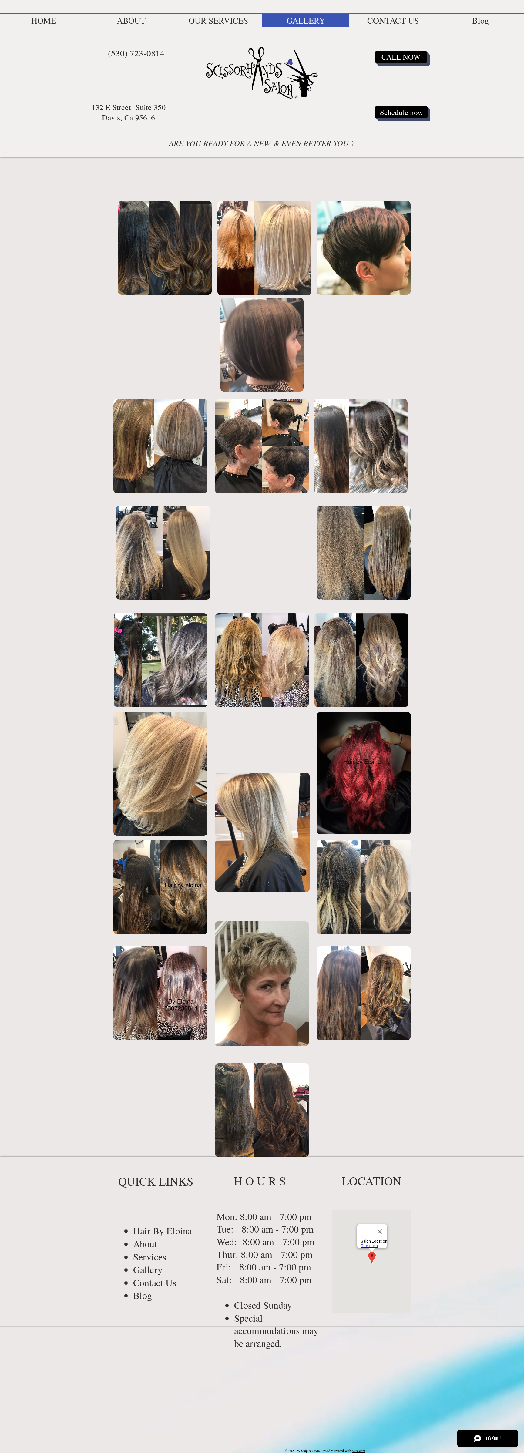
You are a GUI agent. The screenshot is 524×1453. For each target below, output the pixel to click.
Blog (144, 1295)
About (146, 1243)
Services (149, 1256)
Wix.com (358, 1450)
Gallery (148, 1269)
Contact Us (156, 1282)
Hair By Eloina (162, 1230)
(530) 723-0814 (136, 53)
